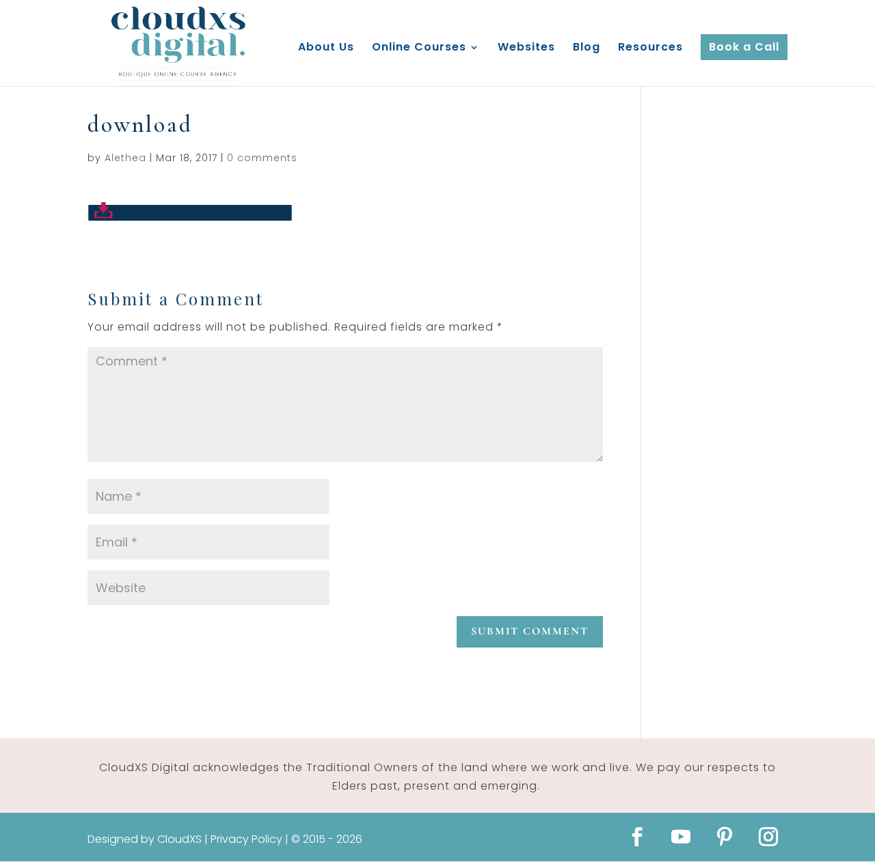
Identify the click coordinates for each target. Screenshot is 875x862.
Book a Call (744, 47)
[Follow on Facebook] (637, 837)
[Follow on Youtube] (681, 837)
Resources (650, 48)
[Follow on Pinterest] (724, 837)
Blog (586, 48)
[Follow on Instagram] (768, 837)
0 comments (262, 158)
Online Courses (419, 48)
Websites (526, 48)
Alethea (125, 158)
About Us (326, 48)
